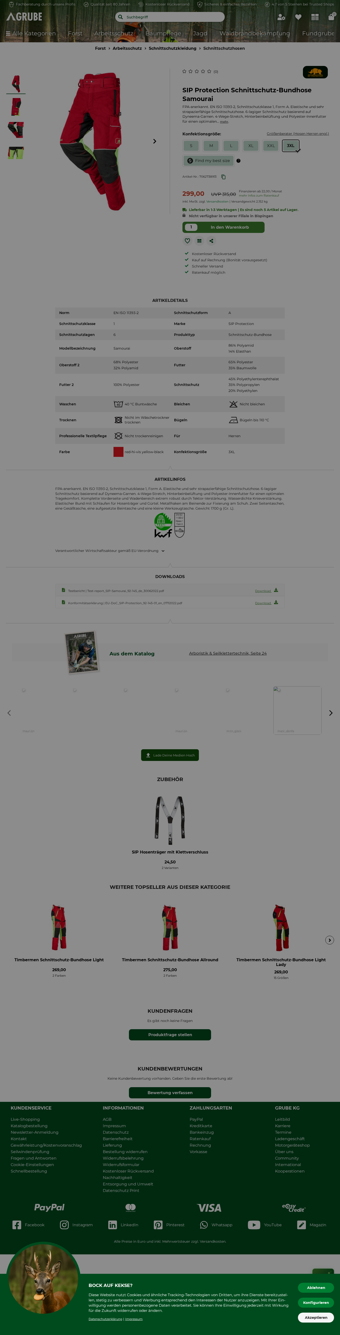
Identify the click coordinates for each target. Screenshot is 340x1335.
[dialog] (170, 667)
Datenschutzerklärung (105, 1319)
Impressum (134, 1319)
